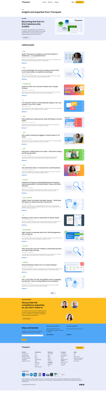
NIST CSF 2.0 (37, 363)
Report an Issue (77, 356)
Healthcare (50, 364)
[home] (26, 2)
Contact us (63, 364)
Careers (62, 358)
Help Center (50, 361)
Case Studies (50, 353)
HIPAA (36, 356)
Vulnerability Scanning (26, 358)
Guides (49, 356)
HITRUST (36, 358)
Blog (48, 355)
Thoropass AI (24, 359)
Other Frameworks (38, 366)
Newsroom (63, 356)
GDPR (36, 361)
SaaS (49, 365)
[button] (44, 2)
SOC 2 (36, 355)
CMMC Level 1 (37, 362)
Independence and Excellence (64, 360)
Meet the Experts (64, 355)
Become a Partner (64, 362)
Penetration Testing (25, 356)
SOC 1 (36, 353)
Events (49, 358)
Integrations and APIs (26, 361)
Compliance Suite (25, 355)
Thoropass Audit (25, 353)
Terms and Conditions (78, 359)
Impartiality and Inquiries (78, 358)
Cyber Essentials (38, 359)
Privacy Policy (76, 361)
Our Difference (63, 353)
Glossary (49, 359)
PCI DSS (36, 365)
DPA (74, 355)
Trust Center (63, 363)
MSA (74, 353)
